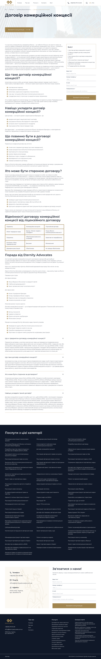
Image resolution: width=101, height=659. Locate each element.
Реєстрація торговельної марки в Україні (17, 540)
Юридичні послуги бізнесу (59, 632)
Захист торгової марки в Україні (46, 544)
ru (93, 3)
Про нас (27, 3)
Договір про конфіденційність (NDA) (16, 544)
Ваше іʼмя (69, 71)
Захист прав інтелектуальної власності (80, 544)
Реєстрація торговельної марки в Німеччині (81, 509)
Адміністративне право (58, 634)
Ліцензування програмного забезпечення (50, 527)
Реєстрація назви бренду (76, 489)
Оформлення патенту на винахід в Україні (49, 474)
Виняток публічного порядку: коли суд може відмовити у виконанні (85, 628)
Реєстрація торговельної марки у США (80, 459)
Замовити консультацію (16, 30)
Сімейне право (56, 638)
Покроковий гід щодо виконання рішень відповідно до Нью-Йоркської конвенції (85, 637)
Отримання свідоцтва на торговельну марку (82, 462)
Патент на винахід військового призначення (82, 527)
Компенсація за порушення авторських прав (19, 531)
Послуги (35, 3)
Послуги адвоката (57, 642)
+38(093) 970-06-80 (76, 3)
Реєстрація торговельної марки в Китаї (49, 509)
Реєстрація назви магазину (13, 489)
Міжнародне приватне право (60, 624)
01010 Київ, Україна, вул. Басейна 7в (17, 591)
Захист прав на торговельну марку (15, 479)
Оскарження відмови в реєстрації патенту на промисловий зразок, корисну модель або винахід (82, 532)
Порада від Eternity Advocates (77, 66)
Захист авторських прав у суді (46, 531)
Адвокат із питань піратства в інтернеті (17, 497)
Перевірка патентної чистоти (60, 626)
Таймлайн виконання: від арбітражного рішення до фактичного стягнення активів (85, 632)
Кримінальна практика (58, 646)
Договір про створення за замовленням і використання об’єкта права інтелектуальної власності (82, 469)
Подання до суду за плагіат (76, 500)
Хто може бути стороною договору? (79, 60)
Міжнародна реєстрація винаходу (47, 439)
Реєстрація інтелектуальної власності (16, 500)
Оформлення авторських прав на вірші (80, 484)
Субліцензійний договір (12, 527)
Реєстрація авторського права (14, 512)
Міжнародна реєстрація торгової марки (17, 537)
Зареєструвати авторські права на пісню (49, 484)
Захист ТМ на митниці (43, 504)
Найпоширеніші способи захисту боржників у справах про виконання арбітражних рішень (85, 624)
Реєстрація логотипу (43, 489)
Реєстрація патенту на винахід (77, 537)
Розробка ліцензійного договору (78, 444)
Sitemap (7, 656)
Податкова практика (57, 628)
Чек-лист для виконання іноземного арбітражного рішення (85, 641)
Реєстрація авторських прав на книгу (16, 459)
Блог (51, 3)
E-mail (68, 83)
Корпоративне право (57, 636)
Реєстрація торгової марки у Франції (79, 540)
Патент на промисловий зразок (78, 479)
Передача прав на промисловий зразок (49, 547)
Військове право (56, 648)
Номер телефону (71, 77)
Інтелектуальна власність (24, 9)
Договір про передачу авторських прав (49, 512)
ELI (6, 9)
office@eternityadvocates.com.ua (21, 583)
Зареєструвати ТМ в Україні (76, 512)
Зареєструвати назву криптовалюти (48, 492)
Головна (19, 3)
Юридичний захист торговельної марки (49, 467)
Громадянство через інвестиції (60, 622)
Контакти (43, 3)
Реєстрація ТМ (41, 500)
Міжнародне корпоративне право (61, 630)
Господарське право (57, 644)
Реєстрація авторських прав (45, 540)
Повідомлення (70, 88)
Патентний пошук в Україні (13, 509)
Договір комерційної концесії (46, 449)
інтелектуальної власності (13, 48)
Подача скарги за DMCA (44, 497)
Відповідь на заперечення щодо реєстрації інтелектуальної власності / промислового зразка (18, 522)
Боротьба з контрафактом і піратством (80, 497)
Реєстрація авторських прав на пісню (48, 459)
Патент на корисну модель (45, 537)
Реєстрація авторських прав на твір (79, 454)
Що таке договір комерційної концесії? (80, 50)
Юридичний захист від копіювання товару (81, 474)
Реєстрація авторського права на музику (49, 454)
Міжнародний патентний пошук (15, 504)
